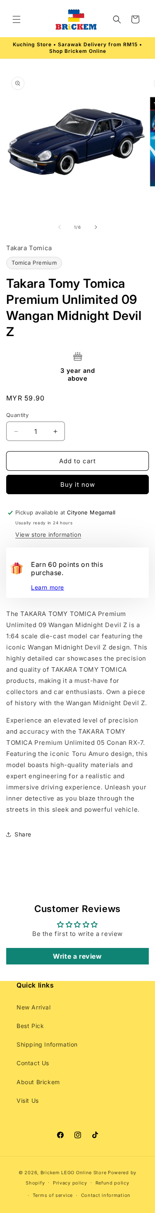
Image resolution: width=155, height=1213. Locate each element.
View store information (48, 534)
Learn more (47, 587)
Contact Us (33, 1062)
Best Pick (30, 1025)
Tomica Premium (34, 262)
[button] (16, 19)
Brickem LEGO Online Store (74, 1172)
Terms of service (53, 1195)
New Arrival (34, 1007)
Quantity (17, 415)
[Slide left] (59, 227)
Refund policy (112, 1183)
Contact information (106, 1195)
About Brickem (38, 1081)
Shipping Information (47, 1044)
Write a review (77, 956)
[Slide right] (96, 227)
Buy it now (77, 484)
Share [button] (22, 834)
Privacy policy (70, 1183)
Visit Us (28, 1100)
